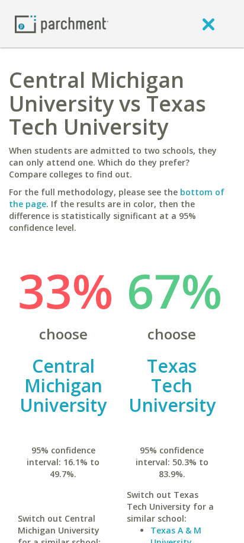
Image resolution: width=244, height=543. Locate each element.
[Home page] (61, 23)
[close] (208, 24)
